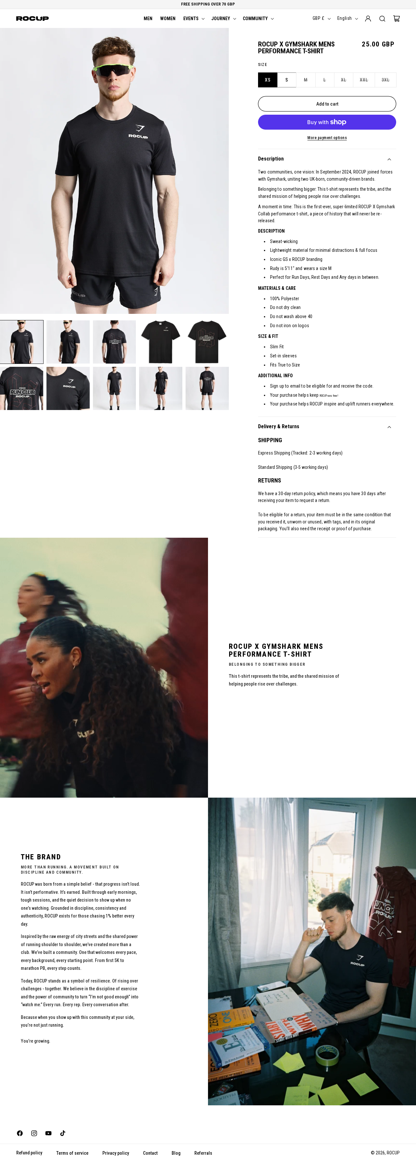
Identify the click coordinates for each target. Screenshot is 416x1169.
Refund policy (29, 1152)
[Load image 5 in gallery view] (207, 342)
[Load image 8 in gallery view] (114, 388)
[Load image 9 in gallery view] (160, 388)
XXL (367, 82)
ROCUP (393, 1152)
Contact (150, 1153)
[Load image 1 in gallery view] (21, 342)
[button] (193, 18)
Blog (176, 1153)
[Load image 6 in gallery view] (21, 388)
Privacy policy (115, 1153)
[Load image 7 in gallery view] (68, 388)
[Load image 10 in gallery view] (207, 388)
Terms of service (72, 1153)
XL (347, 82)
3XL (389, 82)
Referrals (203, 1153)
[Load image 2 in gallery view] (68, 342)
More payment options (327, 137)
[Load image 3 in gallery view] (114, 342)
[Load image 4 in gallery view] (160, 342)
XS (268, 80)
